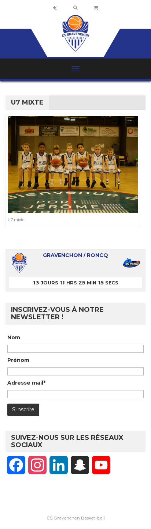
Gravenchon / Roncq (75, 255)
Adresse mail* (26, 382)
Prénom (18, 360)
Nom (13, 337)
